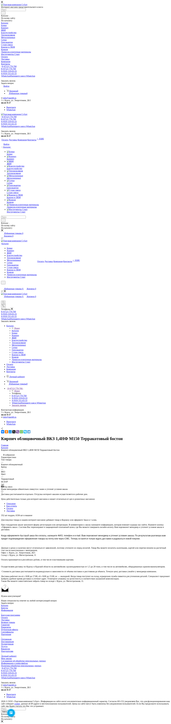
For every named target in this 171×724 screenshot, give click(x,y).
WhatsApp (18, 76)
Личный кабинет (9, 656)
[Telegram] (28, 431)
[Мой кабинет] (2, 286)
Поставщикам (7, 641)
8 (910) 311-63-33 (9, 73)
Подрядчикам (7, 644)
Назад (17, 328)
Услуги (4, 646)
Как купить (11, 506)
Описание (11, 503)
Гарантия (5, 625)
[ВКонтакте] (2, 431)
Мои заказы (6, 658)
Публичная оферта (9, 629)
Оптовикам (6, 639)
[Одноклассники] (6, 431)
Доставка (10, 511)
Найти (4, 712)
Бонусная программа (10, 615)
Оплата (9, 508)
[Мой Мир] (10, 431)
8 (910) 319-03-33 (9, 71)
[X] (13, 431)
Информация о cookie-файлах (14, 663)
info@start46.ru (9, 98)
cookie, (17, 704)
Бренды (4, 608)
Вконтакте (11, 107)
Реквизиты (6, 627)
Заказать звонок (19, 405)
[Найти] (3, 13)
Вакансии (5, 649)
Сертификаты (7, 632)
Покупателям (7, 651)
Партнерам (6, 634)
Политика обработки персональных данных (21, 666)
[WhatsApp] (21, 431)
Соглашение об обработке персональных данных (23, 661)
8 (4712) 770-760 (9, 66)
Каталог (15, 330)
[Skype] (25, 431)
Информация (7, 610)
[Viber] (17, 431)
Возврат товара (8, 622)
